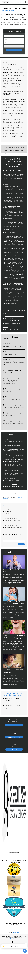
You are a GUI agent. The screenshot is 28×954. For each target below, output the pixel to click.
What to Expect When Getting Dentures (13, 534)
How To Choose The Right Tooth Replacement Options (13, 603)
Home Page (10, 443)
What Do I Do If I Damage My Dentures (12, 532)
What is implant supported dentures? (13, 313)
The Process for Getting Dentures (11, 529)
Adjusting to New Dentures (10, 509)
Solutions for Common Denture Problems (13, 527)
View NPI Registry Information (17, 481)
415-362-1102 (10, 138)
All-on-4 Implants (8, 511)
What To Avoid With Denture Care (13, 571)
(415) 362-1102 (14, 22)
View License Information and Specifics (12, 477)
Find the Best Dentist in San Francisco (13, 711)
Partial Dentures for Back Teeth (11, 525)
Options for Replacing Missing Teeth (12, 520)
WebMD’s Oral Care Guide (13, 445)
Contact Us (14, 749)
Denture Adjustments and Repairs (12, 698)
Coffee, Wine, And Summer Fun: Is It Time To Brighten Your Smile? (13, 671)
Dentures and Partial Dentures (11, 516)
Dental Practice (8, 708)
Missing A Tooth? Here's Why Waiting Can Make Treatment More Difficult (14, 637)
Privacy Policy (12, 938)
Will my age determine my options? (12, 323)
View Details (14, 484)
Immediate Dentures (9, 703)
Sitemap (16, 938)
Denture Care (7, 513)
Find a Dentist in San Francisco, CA (12, 538)
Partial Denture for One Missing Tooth (12, 523)
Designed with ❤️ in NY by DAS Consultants (13, 936)
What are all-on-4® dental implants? (12, 329)
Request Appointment (14, 737)
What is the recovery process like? (12, 318)
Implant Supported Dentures (13, 493)
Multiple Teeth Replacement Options (12, 705)
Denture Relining (8, 700)
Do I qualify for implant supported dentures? (14, 316)
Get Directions (14, 725)
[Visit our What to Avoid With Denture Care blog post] (14, 568)
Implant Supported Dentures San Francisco (14, 150)
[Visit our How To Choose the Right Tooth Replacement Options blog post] (14, 600)
